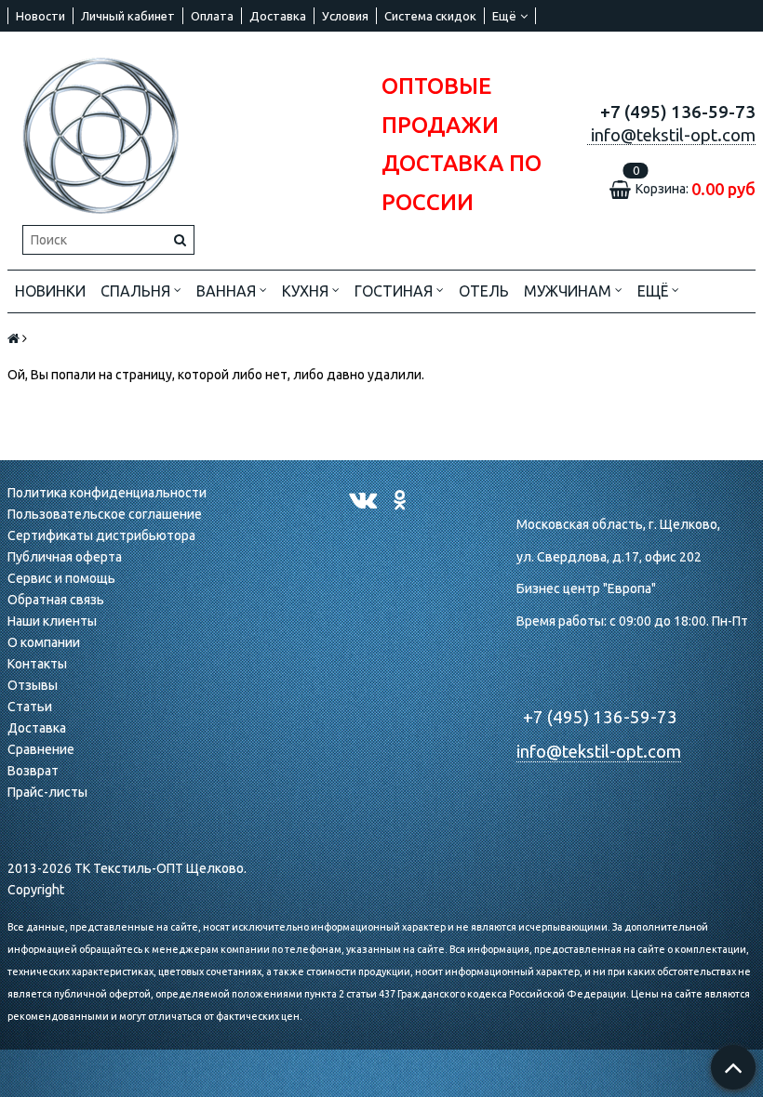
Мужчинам (569, 291)
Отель (484, 291)
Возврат (33, 770)
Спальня (137, 291)
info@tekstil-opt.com (598, 751)
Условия (345, 15)
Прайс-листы (47, 792)
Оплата (212, 15)
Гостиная (395, 291)
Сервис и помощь (61, 578)
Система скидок (430, 15)
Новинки (50, 291)
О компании (43, 642)
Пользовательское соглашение (104, 514)
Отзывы (32, 685)
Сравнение (40, 749)
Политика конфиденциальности (107, 492)
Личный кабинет (128, 15)
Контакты (37, 663)
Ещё (504, 15)
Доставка (277, 15)
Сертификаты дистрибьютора (101, 535)
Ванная (228, 291)
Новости (40, 15)
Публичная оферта (64, 556)
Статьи (29, 706)
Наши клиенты (52, 621)
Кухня (307, 291)
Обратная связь (55, 599)
